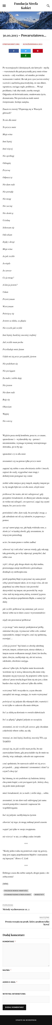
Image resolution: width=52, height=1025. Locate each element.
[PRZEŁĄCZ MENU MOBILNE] (4, 5)
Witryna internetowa (14, 994)
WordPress (31, 1020)
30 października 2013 (32, 44)
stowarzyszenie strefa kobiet (17, 894)
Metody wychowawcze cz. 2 (16, 909)
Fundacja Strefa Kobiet (26, 5)
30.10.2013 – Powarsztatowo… (24, 35)
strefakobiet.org (11, 44)
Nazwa (7, 970)
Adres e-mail (10, 982)
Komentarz (9, 942)
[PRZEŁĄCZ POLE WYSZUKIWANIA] (47, 5)
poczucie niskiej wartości (16, 890)
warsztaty (39, 894)
